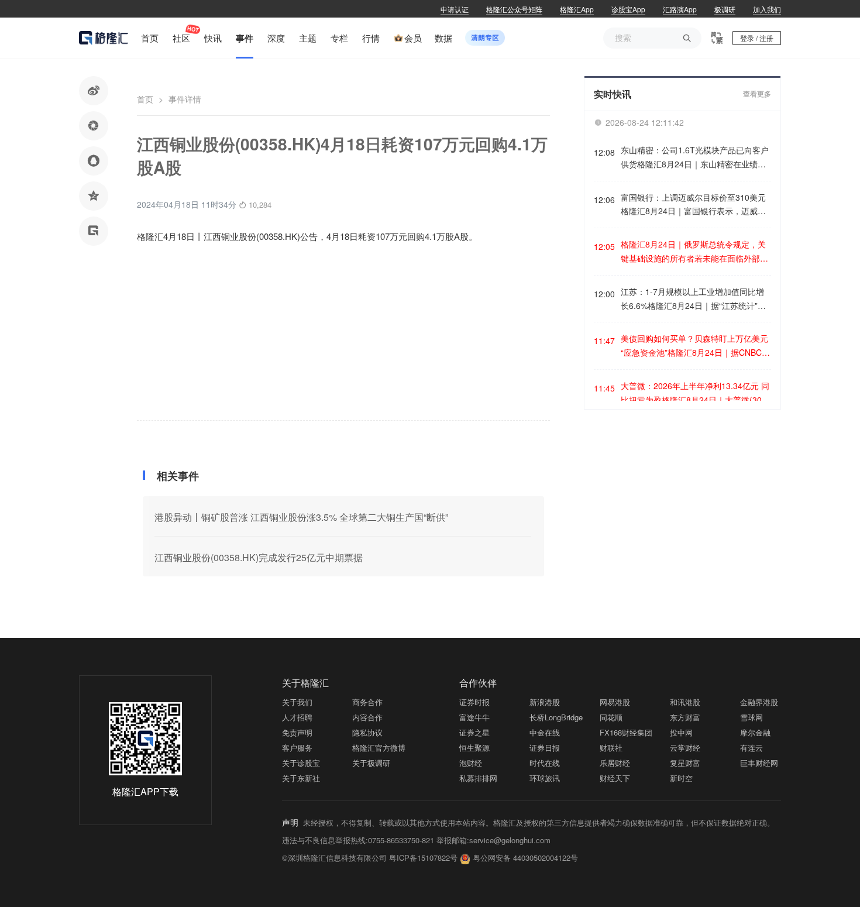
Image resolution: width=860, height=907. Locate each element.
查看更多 (757, 94)
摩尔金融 (755, 732)
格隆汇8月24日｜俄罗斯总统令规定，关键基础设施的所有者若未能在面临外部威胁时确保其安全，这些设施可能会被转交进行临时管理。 (694, 252)
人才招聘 (297, 717)
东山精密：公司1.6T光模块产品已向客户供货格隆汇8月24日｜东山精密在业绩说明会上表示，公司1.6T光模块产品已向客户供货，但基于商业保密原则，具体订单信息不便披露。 (695, 157)
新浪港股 (544, 701)
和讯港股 (685, 701)
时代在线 (544, 762)
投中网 (681, 732)
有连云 (751, 747)
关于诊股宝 (301, 762)
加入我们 (767, 9)
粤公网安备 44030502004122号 (525, 857)
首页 (145, 99)
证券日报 (544, 747)
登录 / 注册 (756, 38)
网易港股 (615, 701)
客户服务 (297, 747)
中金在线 (544, 732)
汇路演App (680, 9)
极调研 (724, 9)
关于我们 (297, 701)
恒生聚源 (474, 747)
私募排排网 (478, 778)
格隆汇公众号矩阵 (514, 9)
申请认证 (455, 9)
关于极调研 (371, 762)
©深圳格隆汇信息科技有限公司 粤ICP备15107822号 (371, 857)
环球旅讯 (544, 778)
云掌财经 (685, 747)
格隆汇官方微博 (378, 747)
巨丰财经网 (759, 762)
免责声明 (297, 732)
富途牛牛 (474, 717)
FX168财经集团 (626, 732)
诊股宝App (628, 9)
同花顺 (611, 717)
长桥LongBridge (556, 717)
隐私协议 (367, 732)
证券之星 (474, 732)
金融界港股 (759, 701)
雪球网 (751, 717)
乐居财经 (615, 762)
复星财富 (685, 762)
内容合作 (367, 717)
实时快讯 (612, 94)
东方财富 (685, 717)
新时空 (681, 778)
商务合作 (367, 701)
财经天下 (615, 778)
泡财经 (470, 762)
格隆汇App (577, 9)
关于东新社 (301, 778)
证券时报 (474, 701)
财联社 (611, 747)
